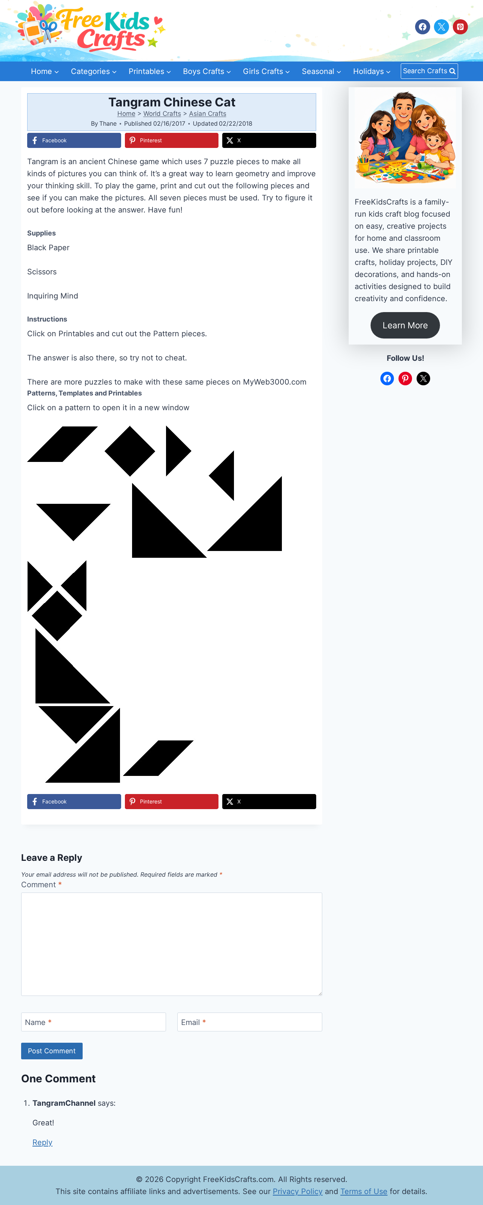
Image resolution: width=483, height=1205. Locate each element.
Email (193, 1022)
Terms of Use (364, 1191)
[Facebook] (422, 26)
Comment (41, 884)
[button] (305, 436)
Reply (42, 1142)
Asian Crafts (207, 113)
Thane (108, 123)
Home (126, 113)
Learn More (405, 325)
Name (38, 1022)
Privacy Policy (298, 1191)
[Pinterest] (460, 26)
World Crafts (162, 113)
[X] (441, 26)
